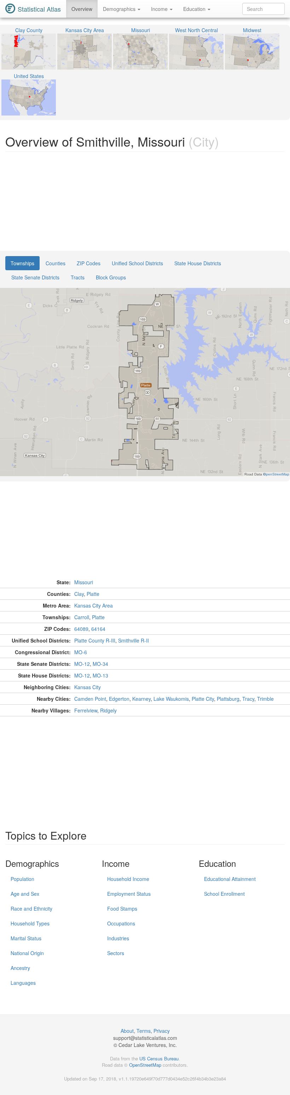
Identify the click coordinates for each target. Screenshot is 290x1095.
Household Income (128, 878)
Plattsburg (228, 698)
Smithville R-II (133, 640)
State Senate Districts (35, 277)
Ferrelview (85, 710)
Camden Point (90, 698)
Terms (144, 1030)
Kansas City (87, 687)
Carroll (81, 617)
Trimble (265, 698)
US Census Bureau (159, 1058)
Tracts (78, 277)
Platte (93, 593)
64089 (81, 628)
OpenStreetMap (145, 1064)
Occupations (121, 923)
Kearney (141, 698)
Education (195, 8)
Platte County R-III (94, 640)
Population (22, 878)
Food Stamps (122, 908)
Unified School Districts (137, 263)
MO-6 (80, 652)
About (127, 1030)
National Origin (27, 953)
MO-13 (100, 675)
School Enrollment (224, 893)
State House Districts (197, 263)
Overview (81, 8)
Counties (55, 263)
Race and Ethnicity (31, 908)
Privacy (161, 1030)
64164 (98, 628)
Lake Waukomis (171, 698)
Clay (79, 593)
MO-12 (82, 663)
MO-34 (100, 663)
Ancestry (20, 967)
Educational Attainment (230, 878)
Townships (22, 263)
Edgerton (119, 698)
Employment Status (129, 893)
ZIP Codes (88, 263)
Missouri (83, 582)
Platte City (203, 698)
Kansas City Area (93, 605)
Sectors (115, 953)
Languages (23, 982)
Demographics (120, 8)
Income (160, 8)
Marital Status (26, 938)
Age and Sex (25, 893)
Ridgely (108, 710)
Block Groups (111, 277)
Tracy (248, 698)
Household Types (30, 923)
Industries (118, 938)
